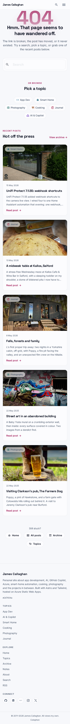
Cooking (40, 107)
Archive (57, 535)
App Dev (25, 99)
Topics (37, 543)
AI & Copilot (37, 115)
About (6, 674)
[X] (36, 700)
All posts (36, 535)
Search (7, 679)
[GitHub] (6, 700)
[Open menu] (63, 4)
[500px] (21, 700)
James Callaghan (13, 4)
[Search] (56, 4)
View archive (58, 137)
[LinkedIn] (13, 700)
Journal (59, 107)
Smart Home (47, 99)
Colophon (35, 720)
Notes (6, 669)
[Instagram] (28, 700)
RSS (5, 685)
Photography (18, 107)
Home (15, 535)
